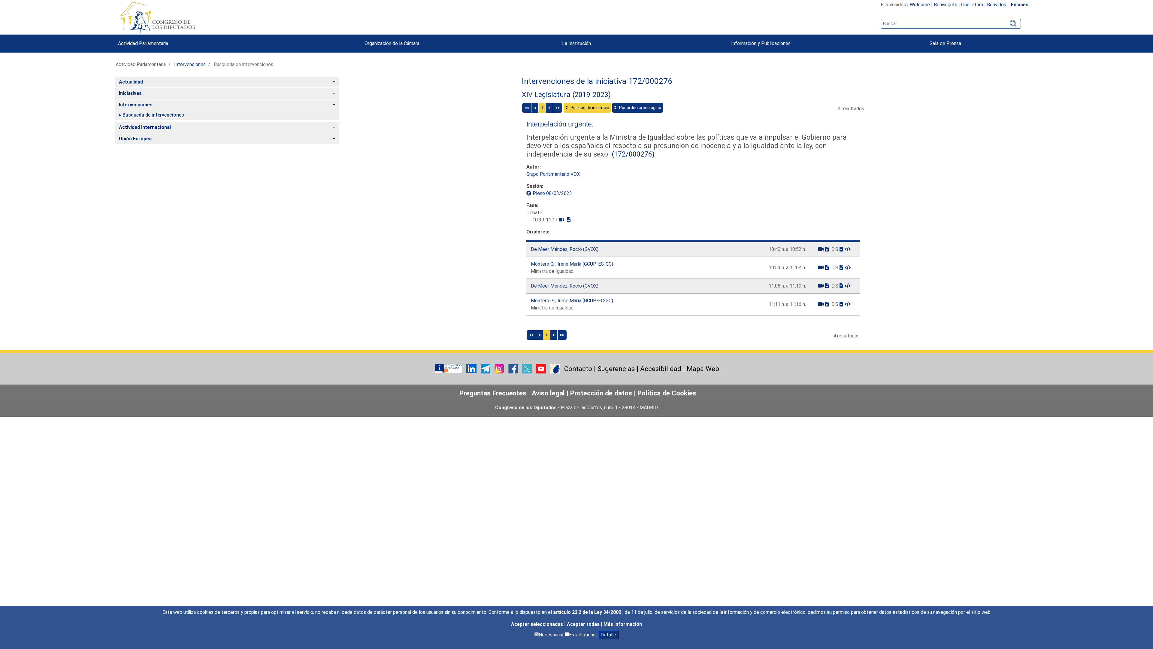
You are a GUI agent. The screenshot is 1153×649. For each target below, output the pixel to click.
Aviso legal (549, 393)
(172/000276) (632, 154)
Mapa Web (703, 369)
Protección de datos (601, 393)
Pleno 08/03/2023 (552, 193)
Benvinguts (945, 5)
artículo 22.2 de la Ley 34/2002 (587, 612)
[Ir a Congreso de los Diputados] (157, 17)
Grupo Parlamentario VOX (553, 174)
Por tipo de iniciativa (589, 107)
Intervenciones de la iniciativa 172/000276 (597, 81)
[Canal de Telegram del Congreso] (486, 368)
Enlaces (1019, 5)
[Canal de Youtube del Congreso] (541, 368)
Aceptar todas (584, 624)
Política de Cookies (666, 393)
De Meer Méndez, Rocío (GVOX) (564, 249)
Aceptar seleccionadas (537, 624)
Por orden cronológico (639, 107)
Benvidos (996, 5)
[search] (951, 24)
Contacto (578, 369)
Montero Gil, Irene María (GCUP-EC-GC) (572, 264)
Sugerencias (616, 369)
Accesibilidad (660, 369)
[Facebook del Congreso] (514, 368)
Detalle (608, 635)
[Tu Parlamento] (449, 368)
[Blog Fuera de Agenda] (555, 368)
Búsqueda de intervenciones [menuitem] (153, 115)
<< (527, 107)
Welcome (920, 5)
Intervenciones (190, 64)
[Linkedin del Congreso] (472, 368)
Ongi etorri (972, 5)
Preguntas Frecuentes (492, 393)
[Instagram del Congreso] (500, 368)
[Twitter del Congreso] (527, 368)
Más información (623, 624)
